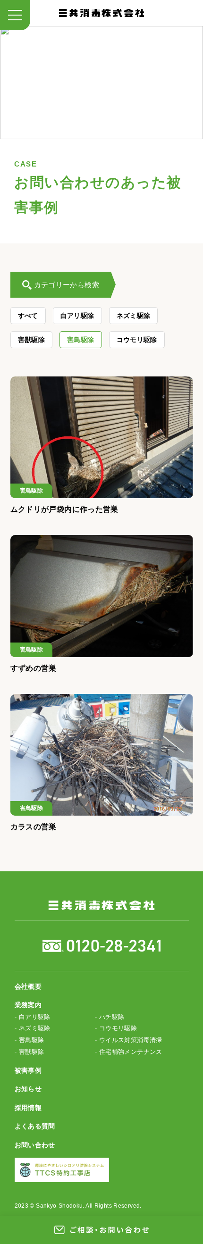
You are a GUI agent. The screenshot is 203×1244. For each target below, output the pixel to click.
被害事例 (28, 1070)
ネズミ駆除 (134, 315)
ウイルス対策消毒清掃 (130, 1040)
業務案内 (28, 1005)
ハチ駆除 (112, 1016)
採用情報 (28, 1107)
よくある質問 (35, 1126)
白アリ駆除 (77, 315)
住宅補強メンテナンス (130, 1051)
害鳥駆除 (80, 339)
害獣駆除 (31, 339)
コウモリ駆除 (137, 339)
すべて (28, 315)
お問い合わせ (35, 1145)
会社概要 (28, 986)
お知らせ (28, 1089)
